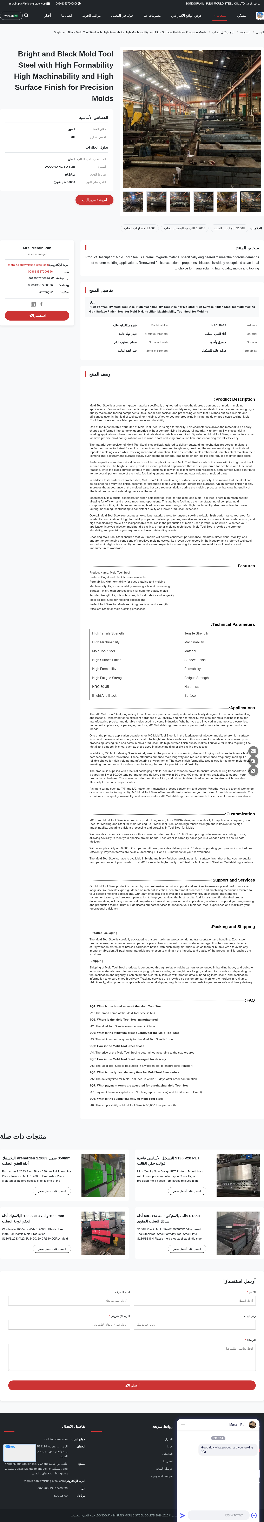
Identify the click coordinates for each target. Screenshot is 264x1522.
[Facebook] (41, 304)
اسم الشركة (122, 1292)
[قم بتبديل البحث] (26, 16)
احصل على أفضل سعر (187, 1191)
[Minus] (182, 1424)
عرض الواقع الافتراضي (186, 15)
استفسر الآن (37, 315)
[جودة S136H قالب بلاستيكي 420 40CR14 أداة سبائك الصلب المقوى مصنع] (238, 1233)
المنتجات (245, 32)
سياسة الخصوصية (162, 1476)
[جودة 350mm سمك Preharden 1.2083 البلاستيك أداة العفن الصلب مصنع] (103, 1175)
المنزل (260, 32)
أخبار (47, 15)
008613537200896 (40, 271)
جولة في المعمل (122, 15)
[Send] (182, 1515)
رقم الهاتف (249, 1316)
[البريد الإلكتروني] (253, 751)
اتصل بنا (66, 15)
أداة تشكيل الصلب (223, 32)
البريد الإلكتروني (119, 1316)
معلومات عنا (152, 15)
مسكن (241, 15)
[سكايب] (253, 761)
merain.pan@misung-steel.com (27, 3)
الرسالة (250, 1340)
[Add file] (254, 1515)
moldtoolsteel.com (56, 1439)
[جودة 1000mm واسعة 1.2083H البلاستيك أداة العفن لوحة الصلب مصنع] (103, 1233)
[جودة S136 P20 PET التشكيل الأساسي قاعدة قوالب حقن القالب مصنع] (238, 1175)
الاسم (251, 1292)
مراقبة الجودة (91, 15)
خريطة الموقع (164, 1468)
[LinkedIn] (33, 304)
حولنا (170, 1446)
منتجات (221, 15)
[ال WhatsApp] (253, 771)
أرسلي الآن (132, 1385)
